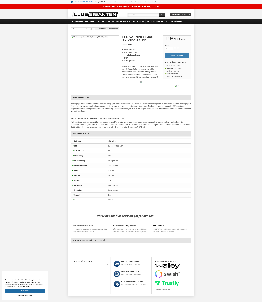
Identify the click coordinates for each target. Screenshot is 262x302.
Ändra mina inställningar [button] (25, 295)
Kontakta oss (156, 2)
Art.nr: (124, 45)
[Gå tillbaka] (73, 29)
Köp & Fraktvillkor (128, 2)
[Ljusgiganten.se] (95, 14)
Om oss (147, 2)
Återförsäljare (139, 2)
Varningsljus (89, 29)
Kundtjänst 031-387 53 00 (84, 2)
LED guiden (117, 2)
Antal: (167, 45)
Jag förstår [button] (24, 291)
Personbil (79, 29)
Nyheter (109, 2)
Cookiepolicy (27, 286)
